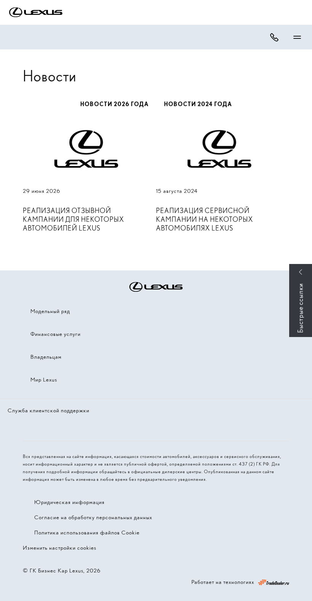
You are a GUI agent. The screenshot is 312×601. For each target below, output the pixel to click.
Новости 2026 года (114, 104)
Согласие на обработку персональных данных (93, 517)
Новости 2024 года (198, 104)
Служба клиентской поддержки (48, 410)
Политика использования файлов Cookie (87, 532)
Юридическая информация (69, 502)
